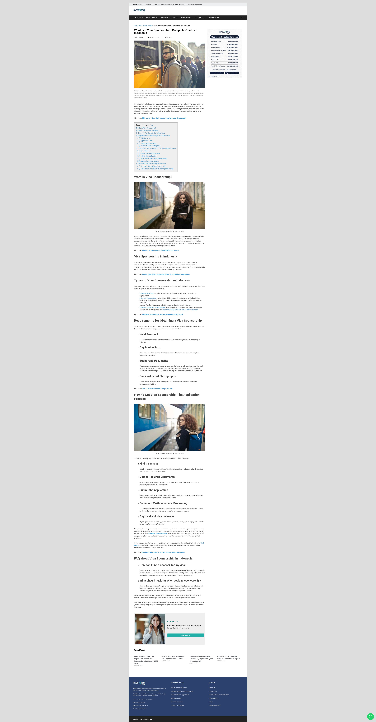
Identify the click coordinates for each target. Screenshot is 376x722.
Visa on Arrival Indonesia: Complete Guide (157, 389)
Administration (176, 698)
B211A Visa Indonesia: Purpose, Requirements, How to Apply (164, 118)
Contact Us (213, 691)
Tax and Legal (200, 18)
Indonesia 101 (214, 18)
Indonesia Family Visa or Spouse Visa (152, 307)
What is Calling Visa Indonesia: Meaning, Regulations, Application (166, 274)
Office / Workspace (177, 705)
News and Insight (215, 705)
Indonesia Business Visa (148, 298)
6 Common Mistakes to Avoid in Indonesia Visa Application (163, 552)
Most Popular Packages (179, 688)
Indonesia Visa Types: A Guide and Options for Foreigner (162, 314)
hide (152, 125)
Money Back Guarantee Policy (219, 695)
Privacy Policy (213, 698)
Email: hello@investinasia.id (194, 4)
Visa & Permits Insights (145, 25)
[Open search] (241, 17)
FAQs (211, 702)
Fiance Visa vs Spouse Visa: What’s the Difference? (180, 310)
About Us (212, 688)
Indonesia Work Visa (146, 293)
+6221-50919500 (141, 702)
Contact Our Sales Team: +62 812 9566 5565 (173, 4)
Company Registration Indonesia (182, 691)
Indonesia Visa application (157, 534)
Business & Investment (168, 18)
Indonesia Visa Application (180, 695)
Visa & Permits (186, 18)
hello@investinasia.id (141, 708)
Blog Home (139, 18)
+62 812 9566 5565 (143, 705)
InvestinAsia (148, 719)
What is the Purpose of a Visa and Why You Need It (160, 250)
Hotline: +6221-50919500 (153, 4)
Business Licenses (177, 702)
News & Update (151, 18)
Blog (135, 25)
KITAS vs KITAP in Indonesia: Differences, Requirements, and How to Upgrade (201, 659)
